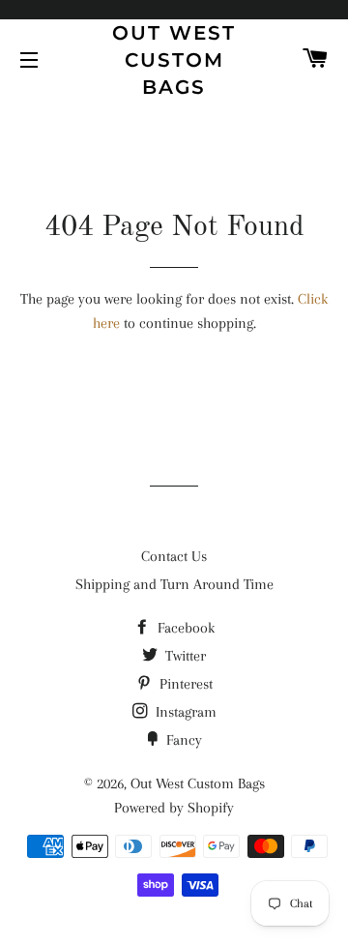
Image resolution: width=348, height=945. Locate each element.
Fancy (182, 740)
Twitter (183, 655)
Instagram (184, 712)
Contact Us (174, 556)
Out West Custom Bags (174, 60)
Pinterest (184, 684)
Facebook (184, 627)
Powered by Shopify (174, 807)
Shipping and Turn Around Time (174, 584)
